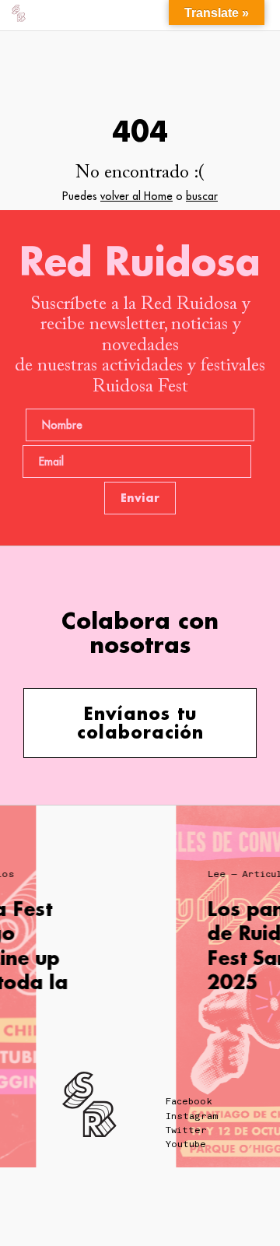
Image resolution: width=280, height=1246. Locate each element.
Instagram (192, 1116)
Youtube (186, 1144)
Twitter (186, 1130)
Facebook (189, 1101)
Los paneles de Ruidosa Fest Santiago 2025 (194, 945)
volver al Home (136, 196)
